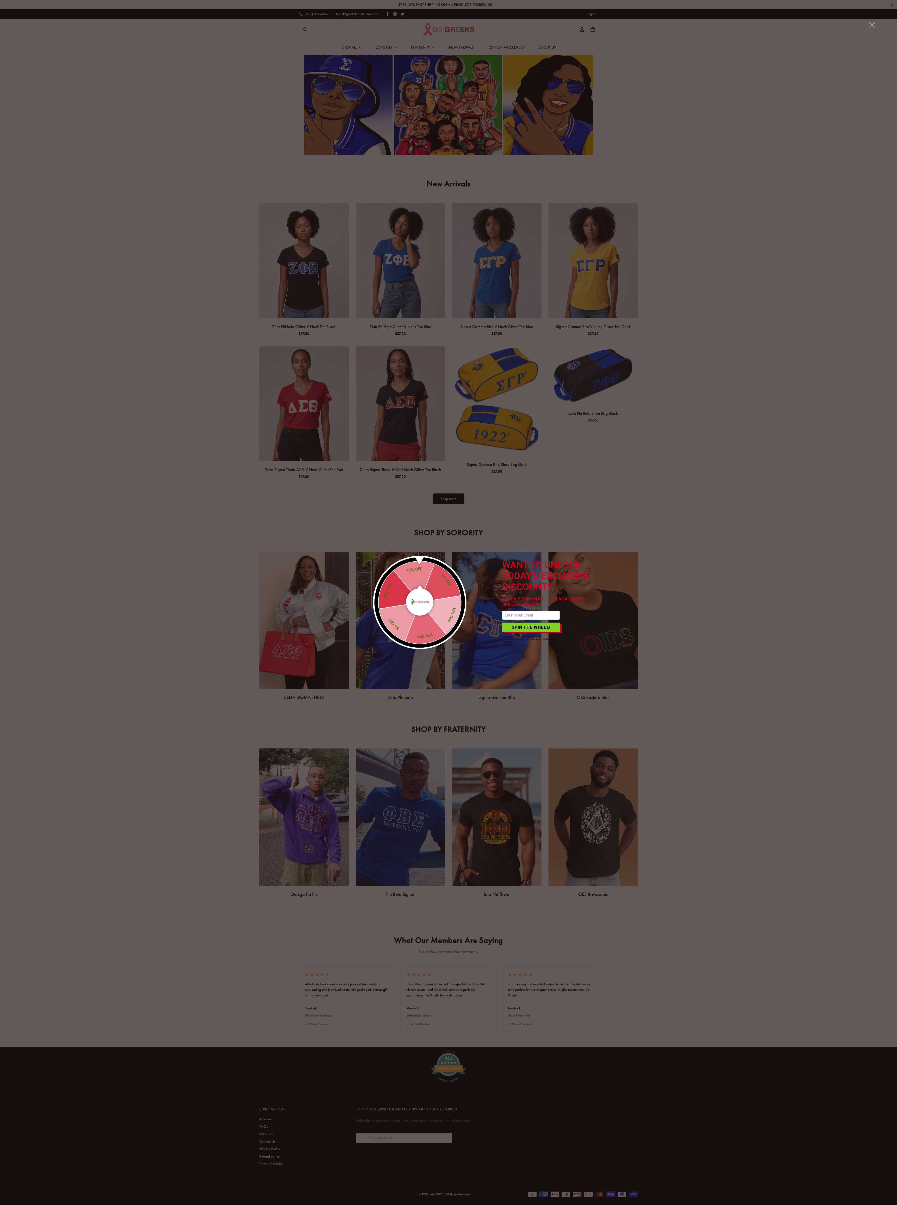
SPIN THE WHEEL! (531, 627)
